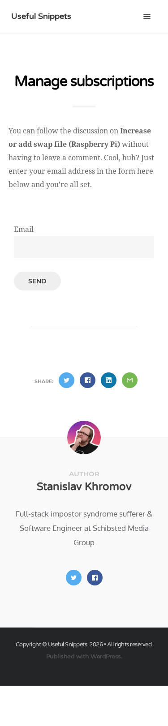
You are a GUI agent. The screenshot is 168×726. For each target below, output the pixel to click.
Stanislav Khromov (84, 486)
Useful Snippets (41, 16)
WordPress (105, 656)
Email (24, 229)
